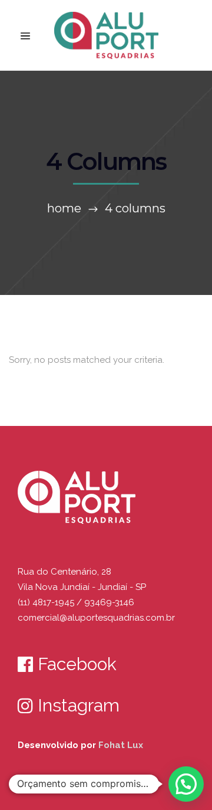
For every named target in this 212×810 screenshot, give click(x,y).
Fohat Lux (120, 745)
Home (64, 208)
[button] (186, 784)
